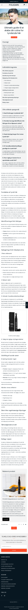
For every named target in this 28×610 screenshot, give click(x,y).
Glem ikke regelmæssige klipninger (10, 97)
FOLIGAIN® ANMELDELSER (7, 579)
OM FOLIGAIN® (4, 577)
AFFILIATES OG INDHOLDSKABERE (8, 584)
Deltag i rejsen (5, 102)
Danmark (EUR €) (13, 602)
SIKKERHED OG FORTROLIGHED (8, 568)
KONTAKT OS (4, 559)
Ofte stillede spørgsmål (7, 70)
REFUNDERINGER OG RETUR (7, 564)
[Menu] (1, 5)
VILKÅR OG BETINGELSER (6, 566)
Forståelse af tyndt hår (7, 73)
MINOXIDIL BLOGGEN (5, 588)
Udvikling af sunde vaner (8, 90)
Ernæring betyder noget (9, 92)
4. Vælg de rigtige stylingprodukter (11, 87)
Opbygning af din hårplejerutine (9, 78)
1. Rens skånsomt (7, 80)
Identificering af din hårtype (9, 75)
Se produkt (6, 519)
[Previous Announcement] (4, 1)
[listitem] (14, 1)
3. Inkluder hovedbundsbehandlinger (11, 85)
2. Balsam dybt (7, 83)
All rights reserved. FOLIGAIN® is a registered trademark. (14, 606)
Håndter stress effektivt (9, 95)
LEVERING (3, 562)
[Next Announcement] (24, 1)
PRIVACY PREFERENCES (6, 570)
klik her (17, 335)
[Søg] (26, 4)
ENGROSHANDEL (5, 581)
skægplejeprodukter (22, 350)
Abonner (14, 550)
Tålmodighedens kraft (7, 100)
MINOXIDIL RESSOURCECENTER (8, 586)
